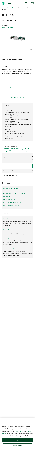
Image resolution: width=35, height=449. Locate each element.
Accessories (22, 8)
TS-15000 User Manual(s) (10, 191)
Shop (8, 8)
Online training (7, 248)
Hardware (14, 8)
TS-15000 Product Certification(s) (12, 199)
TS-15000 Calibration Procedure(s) (13, 194)
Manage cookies (17, 445)
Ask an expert (27, 150)
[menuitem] (26, 4)
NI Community (7, 229)
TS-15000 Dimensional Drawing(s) (12, 197)
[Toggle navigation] (9, 3)
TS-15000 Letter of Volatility (11, 202)
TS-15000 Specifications (10, 205)
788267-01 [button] (10, 28)
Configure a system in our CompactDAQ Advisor (11, 150)
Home (3, 8)
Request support (7, 219)
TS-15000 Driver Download (10, 188)
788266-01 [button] (4, 28)
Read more (5, 77)
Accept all (17, 440)
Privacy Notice (19, 431)
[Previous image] (5, 38)
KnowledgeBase (7, 238)
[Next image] (30, 38)
